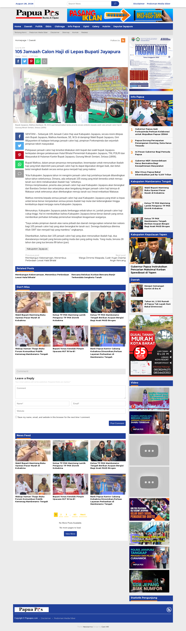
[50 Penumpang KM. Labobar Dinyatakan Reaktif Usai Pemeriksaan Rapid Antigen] (149, 533)
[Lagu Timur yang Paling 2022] (149, 450)
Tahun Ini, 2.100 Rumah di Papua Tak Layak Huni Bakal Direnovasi (157, 304)
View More (70, 534)
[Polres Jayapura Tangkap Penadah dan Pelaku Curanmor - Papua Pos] (149, 557)
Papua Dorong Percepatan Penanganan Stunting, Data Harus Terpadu (153, 143)
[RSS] (123, 40)
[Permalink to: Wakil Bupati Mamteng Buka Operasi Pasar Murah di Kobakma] (33, 302)
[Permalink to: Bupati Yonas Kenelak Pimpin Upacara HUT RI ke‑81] (70, 336)
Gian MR (105, 627)
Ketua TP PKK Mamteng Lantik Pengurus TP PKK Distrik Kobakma (69, 318)
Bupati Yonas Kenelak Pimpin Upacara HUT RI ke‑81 (68, 497)
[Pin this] (31, 61)
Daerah (24, 56)
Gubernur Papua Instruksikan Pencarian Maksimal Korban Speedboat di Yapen (149, 269)
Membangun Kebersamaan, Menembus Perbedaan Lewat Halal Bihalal (45, 258)
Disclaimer (46, 618)
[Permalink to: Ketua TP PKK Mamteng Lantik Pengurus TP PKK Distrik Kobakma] (70, 302)
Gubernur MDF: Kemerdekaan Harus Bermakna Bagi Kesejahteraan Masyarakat (151, 163)
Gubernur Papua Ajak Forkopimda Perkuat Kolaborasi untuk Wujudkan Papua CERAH (152, 131)
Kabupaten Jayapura (37, 249)
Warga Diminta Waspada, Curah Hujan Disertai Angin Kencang (102, 258)
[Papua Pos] (37, 14)
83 (75, 514)
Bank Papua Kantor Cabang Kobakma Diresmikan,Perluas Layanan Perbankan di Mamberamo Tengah (106, 500)
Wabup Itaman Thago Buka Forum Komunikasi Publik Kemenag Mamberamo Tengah (31, 351)
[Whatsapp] (38, 61)
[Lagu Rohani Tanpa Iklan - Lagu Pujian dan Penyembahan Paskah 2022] (149, 482)
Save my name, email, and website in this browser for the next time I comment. (54, 417)
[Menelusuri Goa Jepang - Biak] (149, 581)
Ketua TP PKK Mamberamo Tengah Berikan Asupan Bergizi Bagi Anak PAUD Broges (107, 318)
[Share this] (18, 61)
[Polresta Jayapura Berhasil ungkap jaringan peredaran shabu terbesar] (149, 422)
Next (83, 514)
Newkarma (88, 627)
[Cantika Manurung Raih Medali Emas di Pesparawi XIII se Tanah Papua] (149, 399)
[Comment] (44, 61)
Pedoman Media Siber (64, 618)
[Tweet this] (25, 61)
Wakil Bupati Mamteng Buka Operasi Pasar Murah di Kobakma (30, 318)
